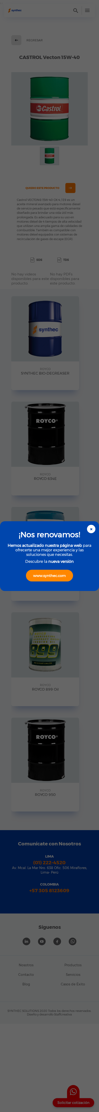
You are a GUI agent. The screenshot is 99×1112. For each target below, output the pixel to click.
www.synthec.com (49, 575)
